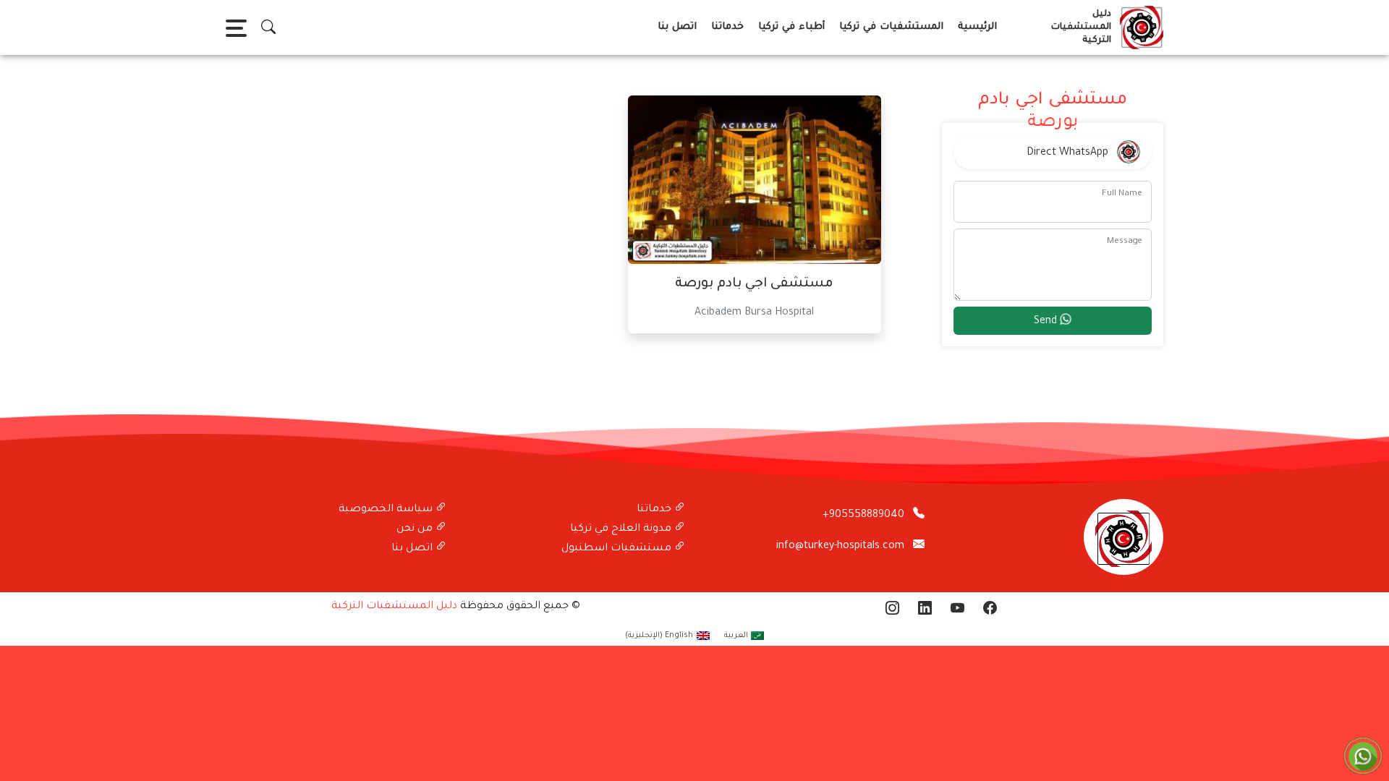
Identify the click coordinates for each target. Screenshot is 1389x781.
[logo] (1138, 27)
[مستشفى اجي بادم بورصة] (754, 181)
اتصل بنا (677, 27)
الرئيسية (977, 27)
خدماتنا (727, 27)
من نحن (416, 529)
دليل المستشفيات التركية (394, 607)
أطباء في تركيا (791, 27)
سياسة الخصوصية (387, 510)
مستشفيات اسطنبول (617, 549)
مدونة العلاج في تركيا (622, 529)
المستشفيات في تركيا (891, 27)
